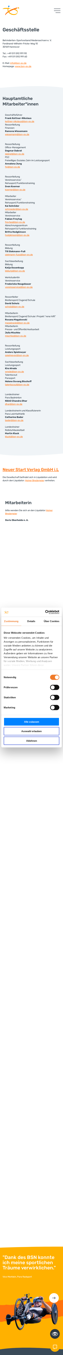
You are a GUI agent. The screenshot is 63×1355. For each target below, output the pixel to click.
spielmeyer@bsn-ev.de (17, 355)
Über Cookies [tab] (51, 621)
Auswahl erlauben (31, 731)
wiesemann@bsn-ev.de (17, 134)
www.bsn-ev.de (23, 66)
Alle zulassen (31, 721)
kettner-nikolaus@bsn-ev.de (19, 121)
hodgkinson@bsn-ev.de (17, 235)
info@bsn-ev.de (18, 63)
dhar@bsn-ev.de (13, 404)
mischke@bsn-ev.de (15, 336)
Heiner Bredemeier (34, 480)
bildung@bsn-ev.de (15, 271)
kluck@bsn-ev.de (14, 436)
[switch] (54, 687)
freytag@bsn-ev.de (15, 222)
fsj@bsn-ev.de (12, 167)
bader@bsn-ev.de (14, 420)
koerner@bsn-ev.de (15, 189)
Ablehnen (31, 740)
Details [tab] (31, 621)
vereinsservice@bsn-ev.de (19, 287)
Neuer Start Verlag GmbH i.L (31, 469)
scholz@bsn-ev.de (14, 306)
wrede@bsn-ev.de (14, 371)
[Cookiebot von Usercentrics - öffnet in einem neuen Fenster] (45, 612)
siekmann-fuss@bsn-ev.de (19, 254)
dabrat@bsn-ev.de (14, 154)
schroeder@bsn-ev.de (16, 209)
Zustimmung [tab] (11, 621)
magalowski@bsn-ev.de (17, 323)
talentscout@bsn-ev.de (17, 384)
